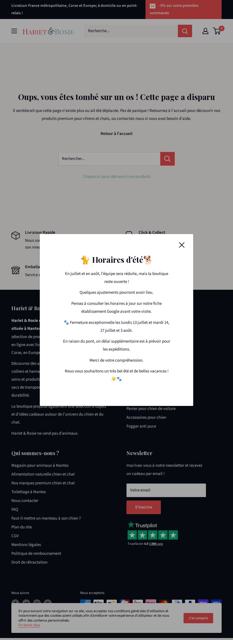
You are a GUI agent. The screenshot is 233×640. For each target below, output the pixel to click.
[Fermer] (182, 245)
